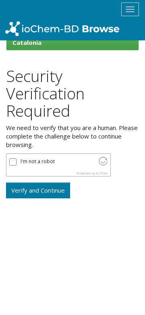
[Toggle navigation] (130, 9)
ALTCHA (102, 173)
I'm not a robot (38, 161)
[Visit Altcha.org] (103, 163)
